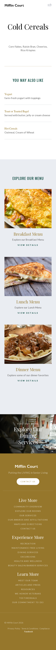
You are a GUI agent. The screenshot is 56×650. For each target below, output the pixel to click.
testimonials (28, 598)
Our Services (28, 515)
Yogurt (8, 94)
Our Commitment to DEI (28, 602)
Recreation (28, 543)
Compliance (44, 628)
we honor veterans (28, 593)
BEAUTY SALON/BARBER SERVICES (28, 565)
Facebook (28, 631)
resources (28, 589)
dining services (28, 552)
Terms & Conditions (29, 628)
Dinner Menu (28, 369)
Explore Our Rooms (28, 511)
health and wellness (28, 561)
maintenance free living (28, 548)
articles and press (28, 585)
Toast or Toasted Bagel (16, 111)
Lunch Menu (28, 301)
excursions (28, 557)
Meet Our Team (28, 580)
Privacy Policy (14, 628)
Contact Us (28, 528)
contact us (28, 482)
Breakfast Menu (28, 234)
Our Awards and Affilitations (28, 520)
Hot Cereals (10, 128)
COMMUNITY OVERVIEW (28, 506)
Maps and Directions (28, 524)
